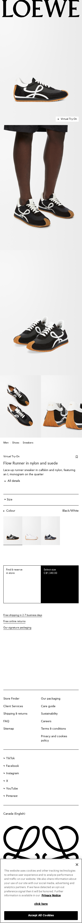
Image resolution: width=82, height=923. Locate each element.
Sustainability (49, 713)
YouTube (12, 788)
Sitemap (8, 728)
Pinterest (11, 796)
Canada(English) (14, 813)
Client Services (13, 706)
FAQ (6, 721)
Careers (46, 721)
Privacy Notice (51, 895)
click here (41, 904)
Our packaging (50, 698)
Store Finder (11, 698)
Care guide (48, 706)
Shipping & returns (15, 713)
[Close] (77, 864)
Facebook (12, 766)
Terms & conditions (53, 728)
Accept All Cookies (41, 915)
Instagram (12, 773)
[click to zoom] (41, 62)
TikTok (10, 758)
